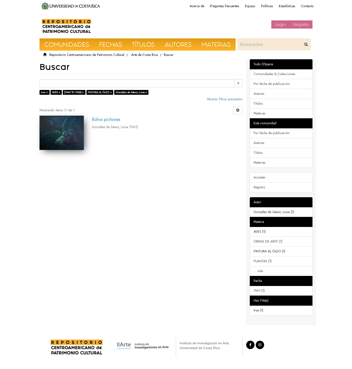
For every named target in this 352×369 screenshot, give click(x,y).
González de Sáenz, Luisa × (131, 92)
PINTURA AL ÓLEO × (100, 92)
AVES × (56, 92)
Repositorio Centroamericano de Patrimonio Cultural (86, 55)
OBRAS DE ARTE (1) (268, 241)
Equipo (250, 6)
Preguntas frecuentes (224, 6)
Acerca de (197, 6)
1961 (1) (259, 290)
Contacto (307, 6)
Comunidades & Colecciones (274, 74)
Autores (259, 93)
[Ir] (306, 44)
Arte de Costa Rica (144, 55)
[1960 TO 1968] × (74, 92)
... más (258, 271)
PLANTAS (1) (263, 261)
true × (44, 92)
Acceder (260, 177)
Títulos (258, 103)
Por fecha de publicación (272, 84)
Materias (260, 113)
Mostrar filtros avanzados (225, 99)
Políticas (267, 6)
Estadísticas (287, 6)
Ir (238, 83)
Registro (301, 24)
